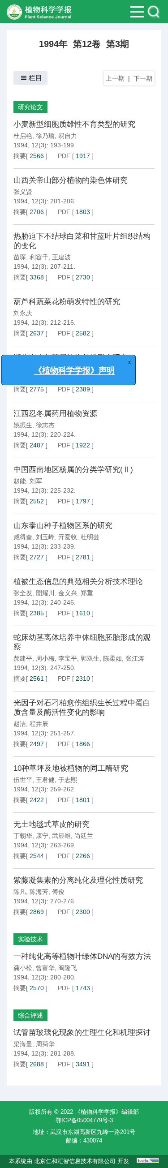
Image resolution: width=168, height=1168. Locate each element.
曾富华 (45, 967)
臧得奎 (22, 537)
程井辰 (39, 723)
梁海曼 (22, 1044)
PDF (64, 155)
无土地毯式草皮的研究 (51, 824)
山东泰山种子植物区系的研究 (62, 525)
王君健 (45, 779)
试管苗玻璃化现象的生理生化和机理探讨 (82, 1032)
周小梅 (45, 658)
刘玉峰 (45, 537)
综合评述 (30, 1015)
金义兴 (67, 593)
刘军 (36, 481)
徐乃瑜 (45, 135)
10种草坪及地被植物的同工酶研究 (70, 768)
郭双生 (90, 658)
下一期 (143, 78)
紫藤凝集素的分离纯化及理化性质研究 (78, 880)
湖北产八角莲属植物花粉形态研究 (70, 357)
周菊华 (45, 1044)
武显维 (61, 835)
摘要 (19, 155)
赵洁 (19, 723)
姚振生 (22, 425)
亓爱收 (67, 537)
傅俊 (58, 891)
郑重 (87, 593)
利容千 (39, 257)
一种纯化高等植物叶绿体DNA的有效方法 (82, 956)
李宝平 (67, 658)
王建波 (61, 257)
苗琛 (19, 257)
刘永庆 (22, 313)
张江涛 (134, 658)
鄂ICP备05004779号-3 (84, 1120)
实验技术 (30, 939)
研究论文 (30, 107)
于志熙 (67, 779)
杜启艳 (22, 135)
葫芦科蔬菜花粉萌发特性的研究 (66, 301)
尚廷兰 (83, 835)
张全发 (22, 593)
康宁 (42, 835)
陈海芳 (39, 891)
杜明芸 (90, 537)
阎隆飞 (67, 967)
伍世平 (22, 779)
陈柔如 (112, 658)
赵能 (19, 481)
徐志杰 (45, 425)
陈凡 (19, 891)
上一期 (115, 78)
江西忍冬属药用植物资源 (55, 413)
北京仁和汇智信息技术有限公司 (75, 1161)
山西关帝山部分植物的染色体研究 (70, 180)
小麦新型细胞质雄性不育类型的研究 (74, 124)
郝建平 (22, 658)
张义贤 (22, 191)
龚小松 (22, 967)
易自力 (67, 135)
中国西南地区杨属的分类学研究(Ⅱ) (73, 469)
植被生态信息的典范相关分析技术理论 (78, 581)
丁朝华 (22, 835)
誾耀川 (45, 593)
